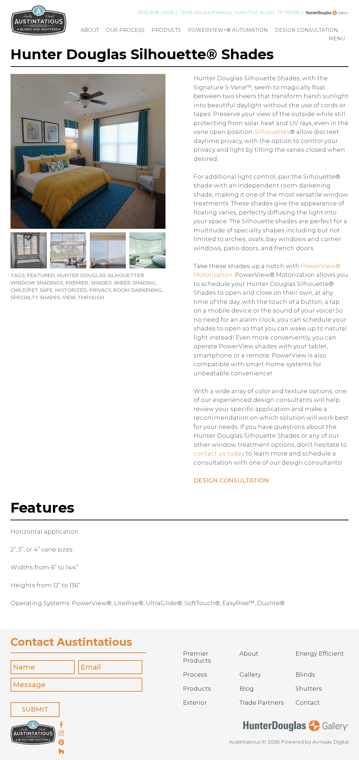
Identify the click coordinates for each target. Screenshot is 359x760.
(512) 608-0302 (156, 12)
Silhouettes (272, 131)
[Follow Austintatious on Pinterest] (61, 742)
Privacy (100, 290)
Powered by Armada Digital (314, 742)
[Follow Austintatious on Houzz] (61, 751)
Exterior (195, 702)
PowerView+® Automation (228, 30)
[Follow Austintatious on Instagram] (61, 733)
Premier (77, 283)
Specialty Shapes (35, 297)
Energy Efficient (320, 653)
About (90, 30)
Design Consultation (306, 30)
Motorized (71, 290)
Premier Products (197, 657)
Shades (101, 283)
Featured (41, 275)
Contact (308, 702)
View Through (83, 297)
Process (195, 674)
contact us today (219, 453)
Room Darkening (137, 290)
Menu (336, 39)
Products (166, 30)
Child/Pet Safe (32, 290)
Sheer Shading (135, 283)
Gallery (250, 674)
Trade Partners (261, 702)
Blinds (305, 674)
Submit (35, 709)
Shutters (309, 688)
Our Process (125, 30)
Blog (246, 688)
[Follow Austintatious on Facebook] (61, 725)
